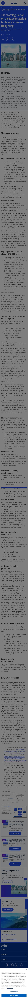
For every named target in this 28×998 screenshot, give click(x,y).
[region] (14, 983)
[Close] (26, 970)
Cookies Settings (13, 991)
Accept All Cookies (14, 995)
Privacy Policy (10, 988)
